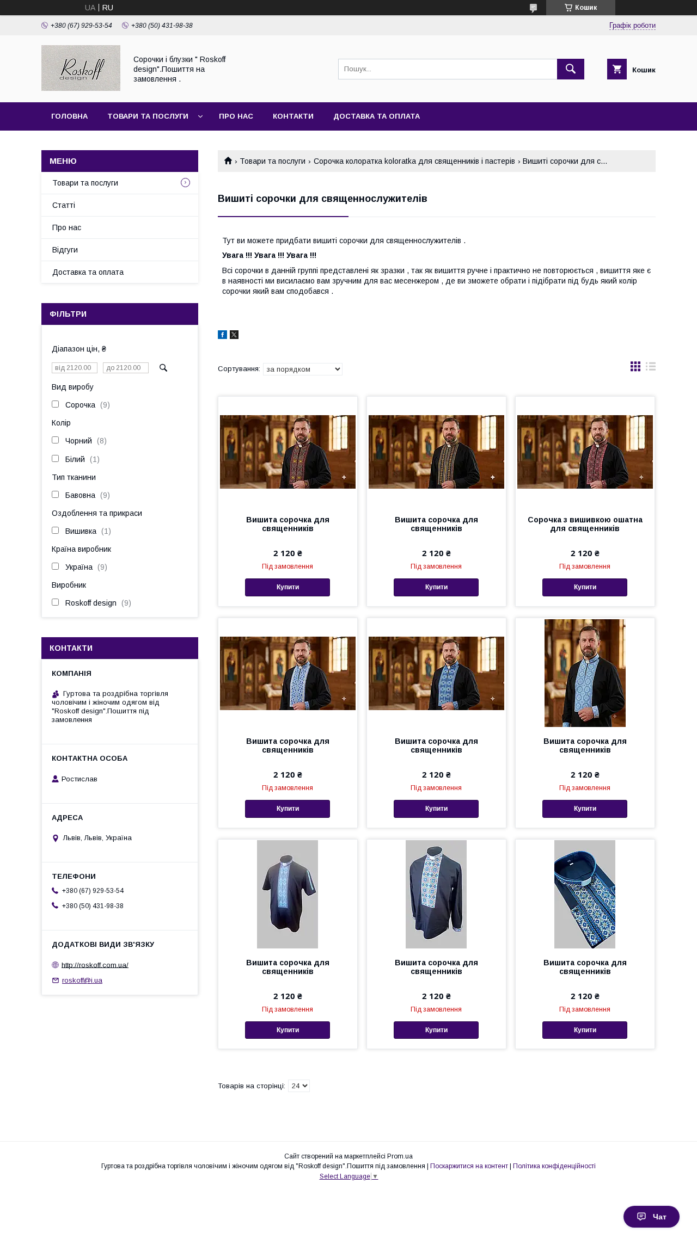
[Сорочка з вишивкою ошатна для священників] (585, 451)
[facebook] (222, 336)
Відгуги (65, 249)
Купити (288, 587)
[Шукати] (570, 69)
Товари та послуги (147, 116)
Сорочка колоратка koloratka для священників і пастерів (414, 161)
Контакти (293, 116)
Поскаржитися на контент (469, 1166)
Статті (63, 205)
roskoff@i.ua (82, 980)
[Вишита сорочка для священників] (287, 451)
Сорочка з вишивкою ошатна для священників (585, 524)
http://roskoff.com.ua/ (95, 964)
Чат (660, 1216)
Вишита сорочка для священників (287, 524)
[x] (234, 336)
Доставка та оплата (376, 116)
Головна (69, 116)
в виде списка (651, 369)
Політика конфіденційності (554, 1166)
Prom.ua (400, 1156)
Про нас (236, 116)
